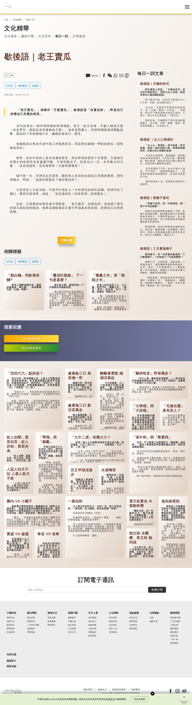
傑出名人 (92, 621)
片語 (10, 85)
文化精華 (17, 20)
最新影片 (11, 661)
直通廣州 (31, 629)
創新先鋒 (92, 625)
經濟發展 (133, 621)
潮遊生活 (52, 613)
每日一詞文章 (150, 73)
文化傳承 (10, 36)
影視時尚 (51, 625)
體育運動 (133, 629)
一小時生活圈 (33, 625)
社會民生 (133, 625)
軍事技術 (11, 629)
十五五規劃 (175, 621)
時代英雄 (92, 618)
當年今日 (72, 632)
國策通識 (174, 632)
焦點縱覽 (134, 613)
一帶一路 (174, 639)
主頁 (6, 20)
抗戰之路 (174, 636)
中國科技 (11, 613)
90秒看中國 (175, 618)
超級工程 (11, 621)
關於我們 (88, 689)
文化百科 (44, 36)
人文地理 (72, 629)
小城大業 (174, 625)
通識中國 (73, 613)
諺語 (36, 85)
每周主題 (11, 654)
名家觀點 (154, 613)
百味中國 (51, 618)
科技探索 (11, 632)
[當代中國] (89, 7)
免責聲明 (135, 689)
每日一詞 (30, 20)
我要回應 (66, 240)
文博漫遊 (78, 36)
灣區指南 (31, 632)
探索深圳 (31, 621)
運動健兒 (92, 632)
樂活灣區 (32, 613)
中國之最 (72, 621)
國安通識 (174, 629)
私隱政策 (110, 699)
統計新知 (72, 625)
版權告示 (102, 689)
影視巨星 (92, 636)
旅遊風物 (51, 621)
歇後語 (23, 85)
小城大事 (92, 629)
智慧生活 (11, 618)
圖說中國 (27, 36)
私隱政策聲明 (119, 689)
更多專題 (174, 643)
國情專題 (175, 613)
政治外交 (133, 618)
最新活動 (11, 666)
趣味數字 (72, 618)
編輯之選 (154, 621)
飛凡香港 (31, 618)
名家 (152, 618)
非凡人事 (93, 613)
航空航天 (11, 625)
